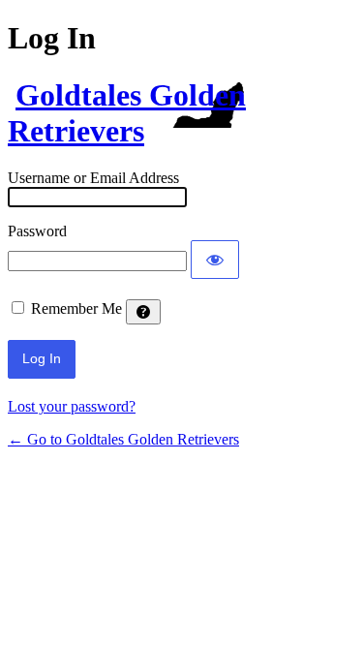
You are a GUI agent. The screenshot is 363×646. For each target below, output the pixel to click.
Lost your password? (72, 406)
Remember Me (76, 308)
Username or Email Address (93, 177)
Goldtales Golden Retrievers (127, 112)
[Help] (143, 311)
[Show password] (215, 259)
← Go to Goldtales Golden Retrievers (123, 439)
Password (37, 231)
